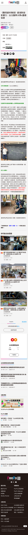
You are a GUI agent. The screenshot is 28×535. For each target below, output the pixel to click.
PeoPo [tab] (11, 321)
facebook (11, 482)
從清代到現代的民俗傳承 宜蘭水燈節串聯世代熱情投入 (13, 456)
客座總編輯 (17, 498)
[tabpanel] (14, 326)
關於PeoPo (4, 488)
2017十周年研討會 (19, 507)
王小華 (4, 420)
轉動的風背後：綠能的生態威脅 (10, 425)
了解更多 (14, 355)
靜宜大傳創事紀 (7, 427)
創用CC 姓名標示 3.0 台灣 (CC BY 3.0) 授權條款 (9, 47)
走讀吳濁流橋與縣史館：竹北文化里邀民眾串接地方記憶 (13, 433)
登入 (18, 326)
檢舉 (12, 27)
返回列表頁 (14, 330)
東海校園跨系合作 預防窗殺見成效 (11, 440)
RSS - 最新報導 (5, 519)
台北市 (10, 35)
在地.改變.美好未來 (19, 510)
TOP (25, 526)
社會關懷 (8, 38)
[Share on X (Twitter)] (8, 54)
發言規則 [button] (24, 321)
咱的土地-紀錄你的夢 (6, 510)
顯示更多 (8, 44)
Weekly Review (5, 496)
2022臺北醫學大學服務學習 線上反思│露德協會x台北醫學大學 (15, 281)
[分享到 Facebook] (5, 54)
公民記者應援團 (18, 493)
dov (4, 459)
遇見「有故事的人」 (19, 512)
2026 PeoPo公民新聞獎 (7, 507)
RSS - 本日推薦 (5, 521)
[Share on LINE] (10, 54)
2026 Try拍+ (4, 505)
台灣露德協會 (7, 256)
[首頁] (14, 3)
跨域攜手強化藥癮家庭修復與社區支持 (12, 367)
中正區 (15, 35)
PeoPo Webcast (18, 491)
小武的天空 (6, 442)
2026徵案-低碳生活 (19, 505)
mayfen (5, 466)
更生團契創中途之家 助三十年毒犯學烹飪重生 (13, 448)
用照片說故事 (4, 512)
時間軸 (2, 493)
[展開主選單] (2, 2)
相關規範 (3, 491)
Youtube (16, 482)
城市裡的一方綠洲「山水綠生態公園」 (12, 418)
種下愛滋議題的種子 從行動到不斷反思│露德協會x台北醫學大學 (15, 253)
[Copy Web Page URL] (13, 54)
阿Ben (4, 435)
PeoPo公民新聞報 (18, 488)
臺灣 (7, 35)
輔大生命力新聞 (7, 450)
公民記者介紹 (17, 496)
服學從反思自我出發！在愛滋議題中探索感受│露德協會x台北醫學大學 (15, 309)
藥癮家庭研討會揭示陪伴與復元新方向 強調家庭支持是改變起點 (13, 375)
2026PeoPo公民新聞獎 (7, 409)
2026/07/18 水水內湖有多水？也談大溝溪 (14, 464)
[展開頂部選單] (25, 2)
